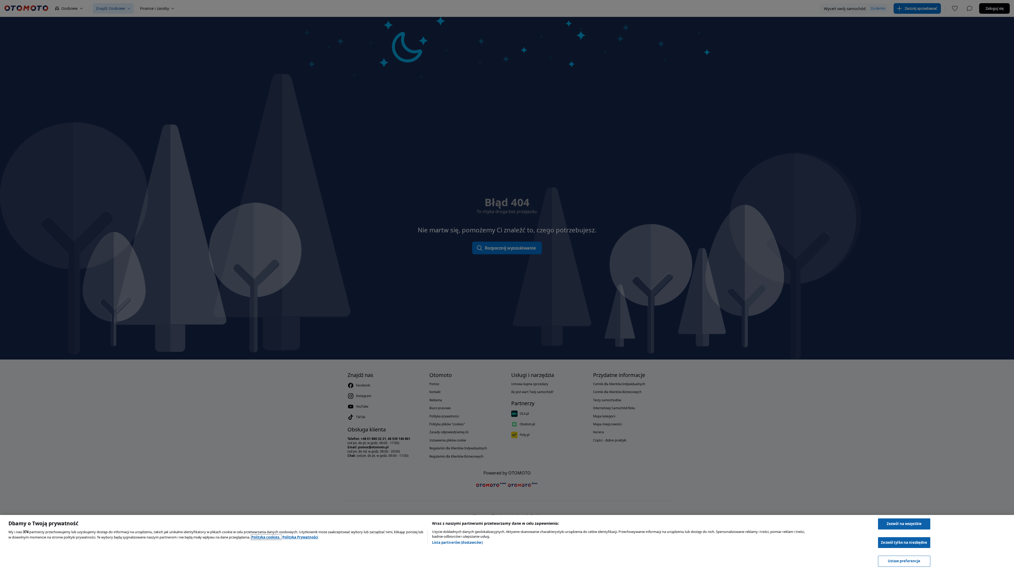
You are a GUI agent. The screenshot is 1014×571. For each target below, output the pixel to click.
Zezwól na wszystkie (904, 523)
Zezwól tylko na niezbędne (904, 542)
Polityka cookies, (266, 537)
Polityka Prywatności (300, 537)
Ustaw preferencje (904, 561)
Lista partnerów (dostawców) (457, 542)
